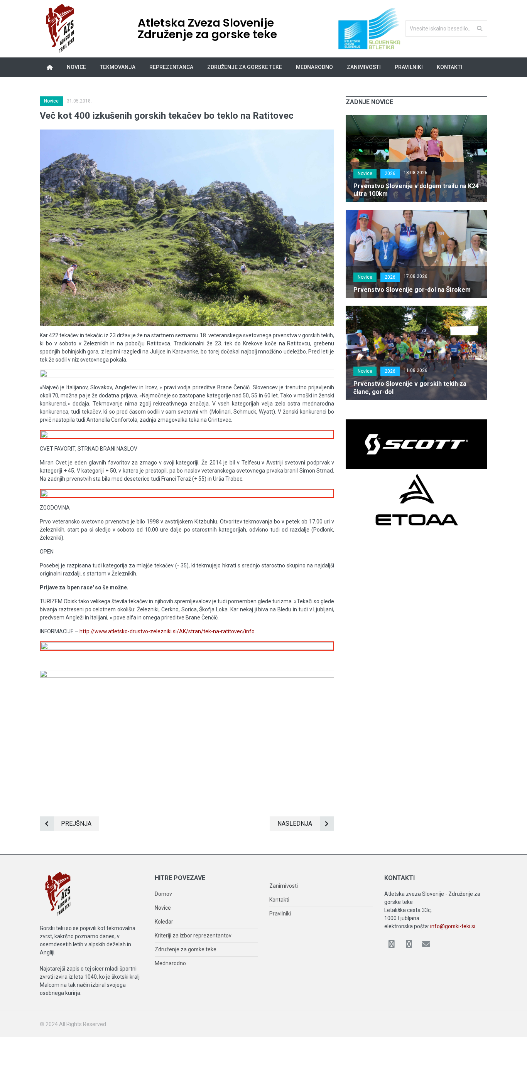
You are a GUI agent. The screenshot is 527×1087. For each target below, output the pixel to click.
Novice (76, 67)
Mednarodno (170, 963)
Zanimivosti (283, 886)
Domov (163, 894)
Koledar (164, 922)
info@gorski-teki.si (452, 926)
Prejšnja (76, 823)
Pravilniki (409, 67)
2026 (390, 173)
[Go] (479, 28)
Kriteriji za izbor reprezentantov (193, 935)
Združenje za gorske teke (185, 949)
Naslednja (294, 823)
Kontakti (449, 67)
